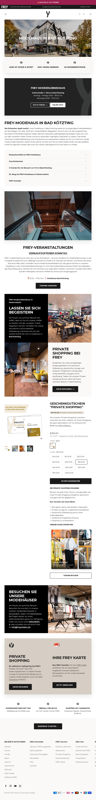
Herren (7, 751)
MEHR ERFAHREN (20, 687)
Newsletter (34, 758)
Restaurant (60, 751)
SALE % (7, 762)
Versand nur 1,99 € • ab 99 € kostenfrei (73, 436)
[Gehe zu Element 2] (15, 449)
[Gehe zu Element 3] (23, 449)
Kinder (7, 754)
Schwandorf (14, 614)
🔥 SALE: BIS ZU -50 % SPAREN (48, 2)
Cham (23, 614)
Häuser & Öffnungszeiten (40, 747)
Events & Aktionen (63, 747)
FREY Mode (9, 773)
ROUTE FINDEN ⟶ (40, 105)
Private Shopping (63, 754)
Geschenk (13, 680)
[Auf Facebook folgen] (5, 786)
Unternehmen (82, 747)
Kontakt (33, 766)
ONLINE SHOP (57, 105)
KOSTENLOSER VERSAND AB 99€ (21, 7)
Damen (7, 747)
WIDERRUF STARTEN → (48, 726)
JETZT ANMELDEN (64, 685)
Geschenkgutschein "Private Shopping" (67, 405)
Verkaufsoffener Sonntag (48, 253)
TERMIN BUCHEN (70, 576)
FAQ (31, 762)
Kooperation (81, 758)
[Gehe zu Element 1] (7, 449)
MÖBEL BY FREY (85, 7)
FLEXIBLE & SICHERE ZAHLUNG (51, 7)
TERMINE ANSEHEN (48, 286)
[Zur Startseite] (5, 7)
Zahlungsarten (36, 751)
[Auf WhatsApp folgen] (20, 786)
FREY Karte (82, 665)
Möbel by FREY (10, 777)
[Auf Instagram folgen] (10, 786)
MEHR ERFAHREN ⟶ (65, 389)
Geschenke (9, 766)
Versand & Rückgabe (39, 754)
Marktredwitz (35, 614)
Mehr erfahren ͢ (64, 426)
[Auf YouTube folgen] (15, 786)
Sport (6, 758)
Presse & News (82, 762)
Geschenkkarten (63, 758)
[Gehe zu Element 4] (30, 449)
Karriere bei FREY (83, 751)
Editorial (8, 770)
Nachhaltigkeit (82, 754)
